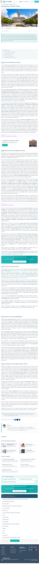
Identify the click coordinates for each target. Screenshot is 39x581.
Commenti (6, 30)
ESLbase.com (29, 239)
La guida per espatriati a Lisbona (9, 479)
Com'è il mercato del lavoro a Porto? (9, 51)
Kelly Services (15, 276)
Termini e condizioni (34, 560)
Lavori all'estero (13, 552)
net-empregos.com (17, 272)
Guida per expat (13, 551)
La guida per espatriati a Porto (26, 479)
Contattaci (3, 549)
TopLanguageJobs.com (23, 277)
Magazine (22, 1)
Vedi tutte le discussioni (15, 540)
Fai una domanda (6, 540)
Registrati (36, 1)
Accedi (32, 1)
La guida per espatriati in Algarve (9, 481)
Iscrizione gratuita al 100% (19, 261)
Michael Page (21, 276)
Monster (13, 270)
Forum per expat (13, 549)
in (19, 419)
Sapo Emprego (33, 272)
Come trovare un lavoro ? (8, 54)
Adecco (27, 279)
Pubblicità (3, 551)
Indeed (17, 270)
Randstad (7, 276)
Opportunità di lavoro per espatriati (9, 53)
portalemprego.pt (25, 272)
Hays (20, 270)
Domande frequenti (22, 550)
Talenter (11, 276)
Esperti (20, 551)
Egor (33, 279)
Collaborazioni (3, 554)
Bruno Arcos (8, 28)
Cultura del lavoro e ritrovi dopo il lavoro (10, 57)
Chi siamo (3, 552)
